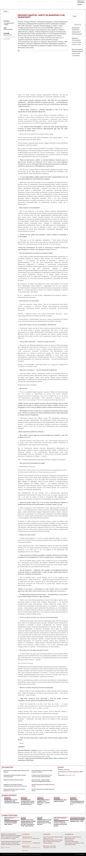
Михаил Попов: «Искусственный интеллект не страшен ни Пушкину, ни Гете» (77, 802)
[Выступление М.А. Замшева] (77, 818)
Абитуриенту (37, 1)
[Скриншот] (7, 798)
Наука (53, 1)
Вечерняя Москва (8, 35)
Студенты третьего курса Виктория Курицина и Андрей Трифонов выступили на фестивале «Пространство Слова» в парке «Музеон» (28, 822)
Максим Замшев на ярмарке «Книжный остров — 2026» (77, 820)
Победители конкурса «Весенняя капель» (14, 779)
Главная (21, 1)
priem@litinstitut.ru (26, 838)
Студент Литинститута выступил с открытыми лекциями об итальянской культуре (60, 823)
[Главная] (80, 2)
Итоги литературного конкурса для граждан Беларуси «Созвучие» (76, 42)
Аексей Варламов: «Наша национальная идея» (60, 800)
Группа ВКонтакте (35, 847)
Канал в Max (25, 850)
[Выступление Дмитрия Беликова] (61, 819)
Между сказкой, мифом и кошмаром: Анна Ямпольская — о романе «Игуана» (43, 802)
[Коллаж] (23, 818)
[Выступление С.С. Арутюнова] (11, 819)
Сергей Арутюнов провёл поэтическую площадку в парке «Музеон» (10, 823)
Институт (28, 1)
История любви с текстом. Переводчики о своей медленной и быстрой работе (11, 801)
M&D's (82, 854)
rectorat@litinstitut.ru (26, 843)
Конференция (61, 775)
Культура (60, 1)
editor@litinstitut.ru (26, 847)
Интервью (6, 21)
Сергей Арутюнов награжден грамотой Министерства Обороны (77, 31)
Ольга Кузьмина (8, 29)
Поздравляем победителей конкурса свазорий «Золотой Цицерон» (77, 53)
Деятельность (69, 1)
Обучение (46, 1)
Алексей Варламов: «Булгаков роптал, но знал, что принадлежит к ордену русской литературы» (27, 802)
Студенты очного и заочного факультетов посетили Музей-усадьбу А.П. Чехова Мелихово (44, 822)
